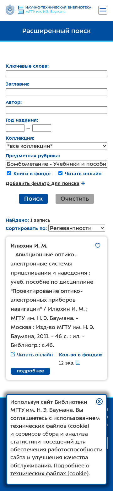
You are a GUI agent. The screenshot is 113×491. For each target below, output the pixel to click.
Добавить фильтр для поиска (42, 183)
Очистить (75, 198)
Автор (13, 102)
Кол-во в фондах (80, 354)
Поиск (33, 198)
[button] (99, 401)
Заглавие (17, 83)
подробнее (30, 370)
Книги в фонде (32, 173)
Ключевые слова (26, 66)
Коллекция (19, 138)
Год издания (21, 120)
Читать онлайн (83, 173)
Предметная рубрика (32, 155)
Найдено (17, 220)
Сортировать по (26, 228)
